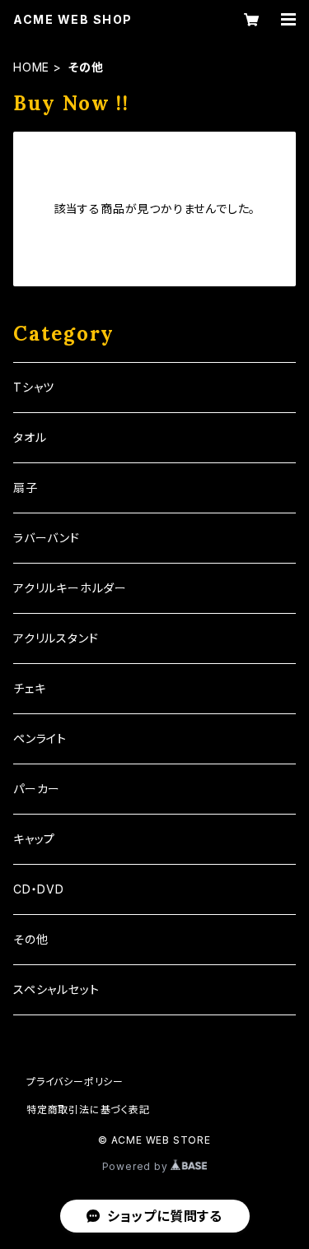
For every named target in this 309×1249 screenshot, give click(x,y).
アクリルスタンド (55, 638)
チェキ (29, 688)
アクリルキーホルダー (70, 588)
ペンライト (40, 738)
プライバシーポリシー (75, 1081)
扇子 (25, 487)
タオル (29, 437)
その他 (30, 939)
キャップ (34, 839)
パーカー (36, 789)
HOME (31, 67)
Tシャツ (33, 387)
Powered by (136, 1166)
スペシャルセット (56, 989)
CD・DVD (38, 889)
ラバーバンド (46, 538)
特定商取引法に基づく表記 (88, 1109)
